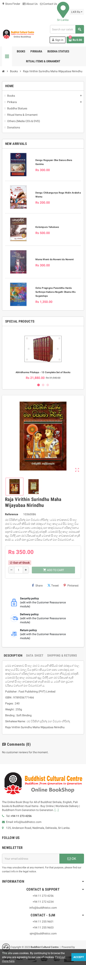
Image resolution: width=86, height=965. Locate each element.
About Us (32, 3)
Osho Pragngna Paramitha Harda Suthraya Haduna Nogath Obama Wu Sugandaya (55, 292)
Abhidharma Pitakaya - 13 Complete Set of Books (43, 372)
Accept (78, 957)
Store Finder (11, 3)
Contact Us (50, 3)
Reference (11, 514)
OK (73, 859)
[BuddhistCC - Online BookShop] (18, 34)
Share (39, 585)
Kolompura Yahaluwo (47, 227)
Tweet (55, 585)
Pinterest (73, 585)
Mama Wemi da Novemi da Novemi (54, 259)
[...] (57, 810)
